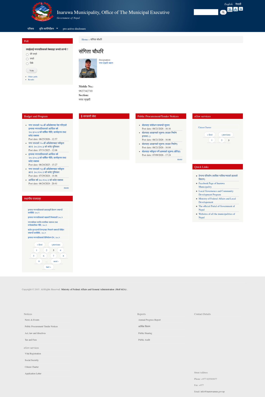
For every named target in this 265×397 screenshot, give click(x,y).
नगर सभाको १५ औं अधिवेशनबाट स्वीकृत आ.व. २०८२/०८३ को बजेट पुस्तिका (46, 145)
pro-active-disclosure (74, 28)
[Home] (43, 11)
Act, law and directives (35, 333)
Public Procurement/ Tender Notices (41, 326)
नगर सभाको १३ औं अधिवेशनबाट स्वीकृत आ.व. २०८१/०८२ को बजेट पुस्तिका (46, 170)
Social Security (32, 360)
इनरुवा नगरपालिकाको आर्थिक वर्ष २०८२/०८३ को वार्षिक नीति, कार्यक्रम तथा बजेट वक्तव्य (47, 158)
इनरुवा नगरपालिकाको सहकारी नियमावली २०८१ (45, 217)
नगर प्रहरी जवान (106, 62)
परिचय (31, 28)
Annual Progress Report (149, 319)
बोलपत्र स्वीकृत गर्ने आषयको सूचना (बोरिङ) (161, 151)
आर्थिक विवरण (144, 326)
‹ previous (55, 244)
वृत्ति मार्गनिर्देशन (45, 29)
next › (56, 261)
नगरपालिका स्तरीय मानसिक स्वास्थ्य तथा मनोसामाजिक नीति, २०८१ (43, 223)
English (228, 4)
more (66, 187)
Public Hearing (145, 333)
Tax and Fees (31, 339)
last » (48, 266)
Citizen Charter (204, 127)
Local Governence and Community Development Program (216, 192)
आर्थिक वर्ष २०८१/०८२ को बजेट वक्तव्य (46, 180)
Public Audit (144, 339)
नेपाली (238, 4)
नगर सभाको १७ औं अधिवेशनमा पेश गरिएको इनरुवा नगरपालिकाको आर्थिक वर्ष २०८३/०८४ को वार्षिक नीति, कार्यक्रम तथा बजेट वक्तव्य (48, 130)
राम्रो (32, 58)
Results (31, 79)
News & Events (32, 319)
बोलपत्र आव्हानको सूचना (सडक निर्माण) (160, 144)
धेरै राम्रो (33, 53)
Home (85, 39)
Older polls (32, 76)
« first (39, 244)
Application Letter (33, 373)
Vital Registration (33, 353)
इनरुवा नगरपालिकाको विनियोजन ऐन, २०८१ (44, 237)
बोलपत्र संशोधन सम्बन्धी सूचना (156, 125)
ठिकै (31, 62)
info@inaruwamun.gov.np (213, 391)
